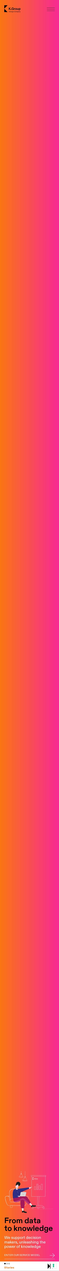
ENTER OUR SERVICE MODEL (22, 1255)
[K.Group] (12, 9)
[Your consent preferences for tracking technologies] (53, 1265)
